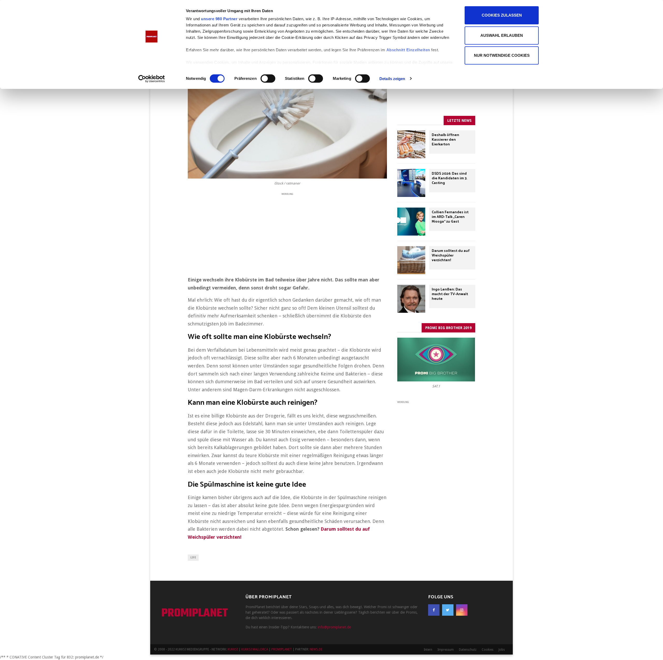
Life (193, 557)
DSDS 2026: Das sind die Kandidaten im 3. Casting (449, 178)
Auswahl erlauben (501, 35)
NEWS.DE (316, 649)
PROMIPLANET (194, 613)
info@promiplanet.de (334, 627)
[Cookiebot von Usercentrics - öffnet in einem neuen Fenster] (151, 79)
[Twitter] (447, 610)
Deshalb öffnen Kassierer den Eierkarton (445, 139)
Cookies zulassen (502, 15)
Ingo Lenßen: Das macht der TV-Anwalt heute (450, 294)
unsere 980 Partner (219, 19)
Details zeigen (392, 78)
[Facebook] (433, 610)
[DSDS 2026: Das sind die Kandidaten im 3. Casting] (411, 183)
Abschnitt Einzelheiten (408, 50)
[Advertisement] (287, 232)
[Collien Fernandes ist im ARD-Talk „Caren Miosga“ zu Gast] (411, 222)
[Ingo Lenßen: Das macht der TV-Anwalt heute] (411, 299)
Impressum (445, 649)
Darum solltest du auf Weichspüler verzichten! (451, 255)
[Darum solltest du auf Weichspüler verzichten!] (411, 260)
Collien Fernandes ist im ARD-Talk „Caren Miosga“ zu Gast (450, 217)
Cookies (487, 649)
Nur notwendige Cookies (502, 55)
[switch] (268, 78)
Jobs (502, 649)
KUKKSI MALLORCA (254, 649)
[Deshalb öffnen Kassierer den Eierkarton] (411, 144)
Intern (428, 649)
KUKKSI (233, 649)
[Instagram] (461, 610)
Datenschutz (468, 649)
